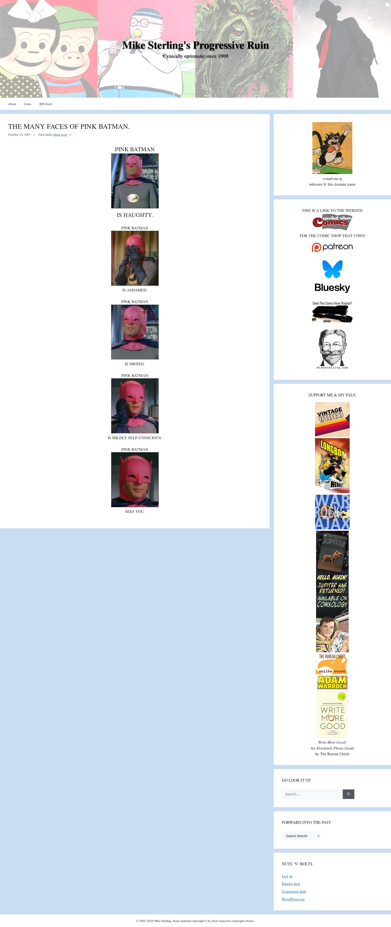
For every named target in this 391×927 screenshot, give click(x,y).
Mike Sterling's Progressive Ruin (195, 44)
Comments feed (294, 891)
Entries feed (291, 883)
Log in (287, 875)
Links (27, 104)
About (12, 104)
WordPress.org (293, 899)
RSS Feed (46, 104)
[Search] (348, 794)
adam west (60, 134)
